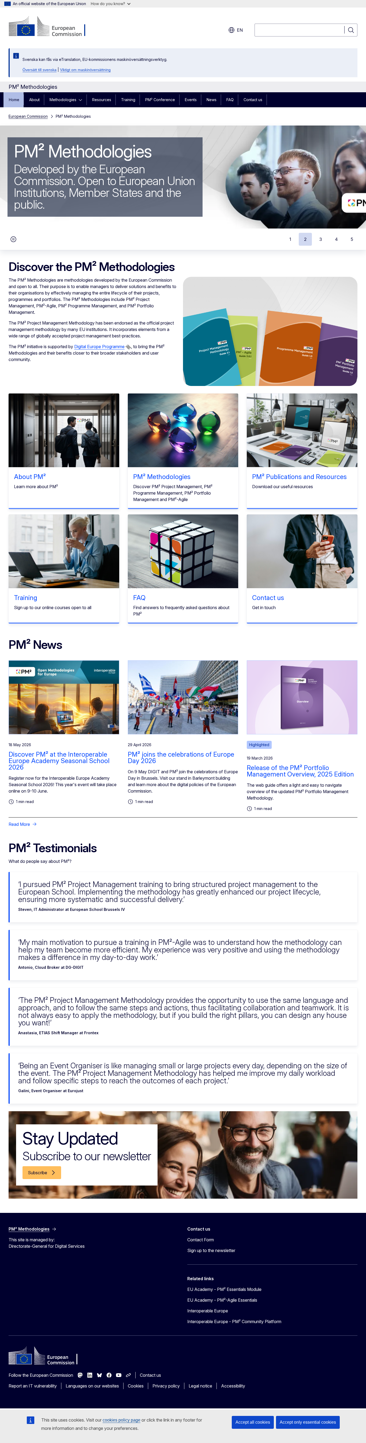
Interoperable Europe (207, 1310)
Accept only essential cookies (308, 1422)
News (211, 99)
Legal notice (200, 1386)
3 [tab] (320, 239)
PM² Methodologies (162, 477)
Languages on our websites (92, 1386)
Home (14, 99)
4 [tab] (336, 239)
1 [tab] (290, 239)
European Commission (28, 116)
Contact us (253, 99)
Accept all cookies (253, 1422)
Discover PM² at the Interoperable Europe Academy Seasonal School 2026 (59, 760)
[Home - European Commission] (52, 27)
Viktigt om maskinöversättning (85, 70)
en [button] (240, 30)
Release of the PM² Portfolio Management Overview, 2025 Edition (300, 771)
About (34, 99)
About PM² (30, 477)
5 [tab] (352, 239)
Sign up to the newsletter (211, 1250)
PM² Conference (160, 99)
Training (128, 99)
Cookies (136, 1386)
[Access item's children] (82, 99)
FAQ (230, 99)
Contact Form (200, 1239)
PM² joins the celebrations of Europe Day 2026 (181, 757)
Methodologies (63, 99)
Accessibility (233, 1386)
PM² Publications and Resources (299, 477)
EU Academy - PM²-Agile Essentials (222, 1300)
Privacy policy (166, 1386)
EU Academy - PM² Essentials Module (224, 1289)
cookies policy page (121, 1420)
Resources (101, 99)
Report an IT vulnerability (33, 1386)
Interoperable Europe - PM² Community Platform (234, 1321)
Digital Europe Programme (99, 346)
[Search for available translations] (128, 347)
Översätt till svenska (40, 70)
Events (191, 99)
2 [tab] (305, 239)
